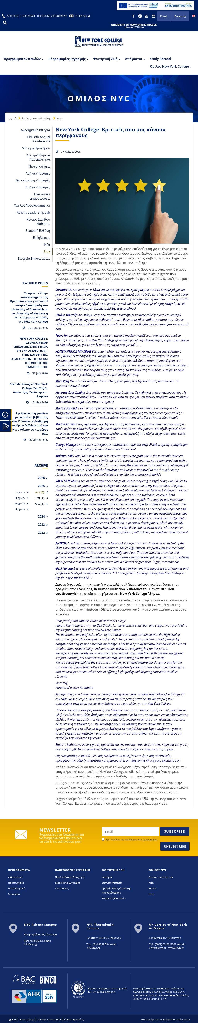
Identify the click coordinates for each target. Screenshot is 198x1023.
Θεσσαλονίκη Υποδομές (32, 180)
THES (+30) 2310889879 (52, 16)
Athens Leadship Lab (161, 877)
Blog (59, 118)
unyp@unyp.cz (157, 947)
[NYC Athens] (155, 5)
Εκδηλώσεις (41, 237)
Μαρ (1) (20, 503)
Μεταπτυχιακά (16, 888)
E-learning (180, 16)
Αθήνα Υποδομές (38, 173)
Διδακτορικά (15, 877)
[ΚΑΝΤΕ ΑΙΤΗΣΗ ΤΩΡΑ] (6, 426)
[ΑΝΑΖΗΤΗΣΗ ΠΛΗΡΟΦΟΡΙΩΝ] (6, 414)
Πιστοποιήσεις (39, 166)
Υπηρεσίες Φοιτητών (114, 898)
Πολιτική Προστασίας (48, 1019)
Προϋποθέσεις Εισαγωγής (70, 877)
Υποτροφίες (62, 888)
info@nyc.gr (82, 16)
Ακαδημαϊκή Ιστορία (35, 130)
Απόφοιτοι (133, 59)
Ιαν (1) (21, 492)
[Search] (5, 22)
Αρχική (12, 118)
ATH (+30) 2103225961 (21, 16)
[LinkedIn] (140, 16)
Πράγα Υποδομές (37, 187)
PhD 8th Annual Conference (38, 139)
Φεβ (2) (20, 498)
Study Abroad (160, 59)
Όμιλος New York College (169, 66)
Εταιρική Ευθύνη (38, 231)
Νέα (47, 244)
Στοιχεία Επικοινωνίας (34, 258)
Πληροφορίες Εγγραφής (67, 59)
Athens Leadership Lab (33, 212)
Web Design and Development (158, 1019)
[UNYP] (134, 26)
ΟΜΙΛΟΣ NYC (158, 870)
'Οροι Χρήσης (26, 1019)
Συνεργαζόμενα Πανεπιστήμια (38, 157)
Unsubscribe (175, 846)
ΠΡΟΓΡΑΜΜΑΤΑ (19, 870)
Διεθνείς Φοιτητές (112, 882)
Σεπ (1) (39, 498)
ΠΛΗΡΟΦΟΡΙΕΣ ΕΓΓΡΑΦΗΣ (73, 870)
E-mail (163, 16)
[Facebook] (133, 16)
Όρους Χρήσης (150, 839)
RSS (13, 1019)
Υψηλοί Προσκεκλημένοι (32, 205)
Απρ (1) (20, 509)
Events (153, 888)
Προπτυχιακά (16, 882)
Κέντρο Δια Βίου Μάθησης (38, 221)
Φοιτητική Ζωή (105, 59)
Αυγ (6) (39, 492)
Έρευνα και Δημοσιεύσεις (40, 196)
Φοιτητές (107, 877)
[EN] (193, 15)
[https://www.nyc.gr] (99, 42)
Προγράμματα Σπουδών (22, 59)
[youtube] (147, 16)
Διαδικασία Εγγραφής (67, 882)
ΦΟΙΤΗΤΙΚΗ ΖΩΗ (113, 870)
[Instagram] (154, 16)
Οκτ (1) (39, 503)
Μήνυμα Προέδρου (36, 148)
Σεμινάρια (14, 894)
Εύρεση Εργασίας (73, 1019)
